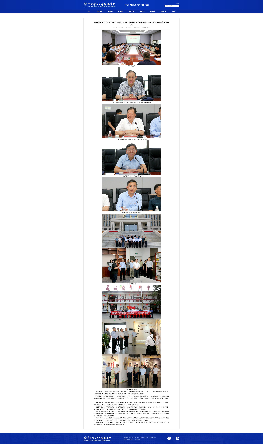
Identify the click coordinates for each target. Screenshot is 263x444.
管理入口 (177, 3)
